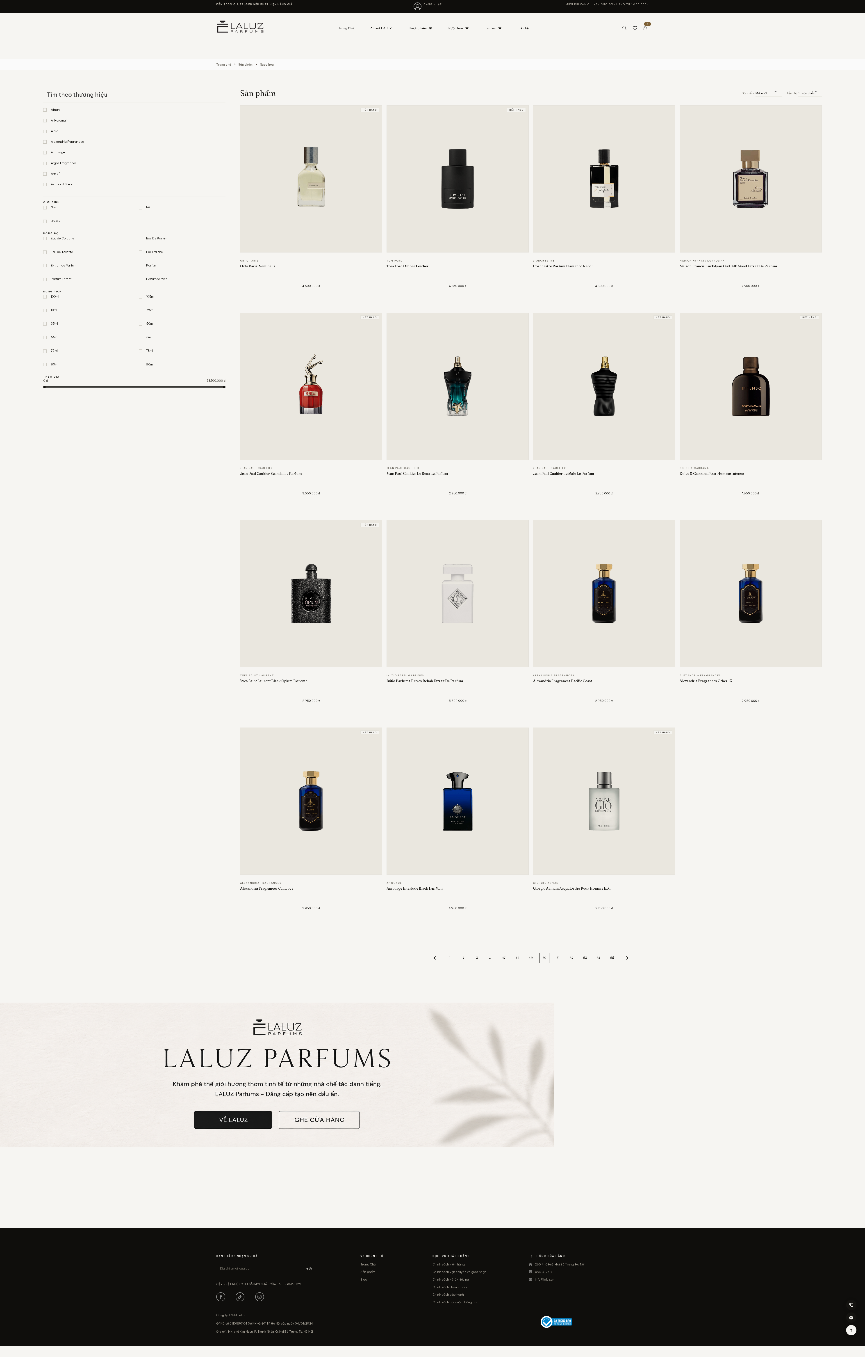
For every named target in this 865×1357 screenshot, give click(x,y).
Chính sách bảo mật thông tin (454, 1302)
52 (571, 958)
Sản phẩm (245, 64)
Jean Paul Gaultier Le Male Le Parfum (563, 473)
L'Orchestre (543, 260)
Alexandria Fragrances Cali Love (266, 888)
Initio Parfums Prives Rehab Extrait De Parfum (425, 681)
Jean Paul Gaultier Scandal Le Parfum (271, 473)
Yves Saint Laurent (257, 675)
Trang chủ (223, 64)
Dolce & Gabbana (694, 468)
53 (585, 958)
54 (598, 958)
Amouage (394, 883)
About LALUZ (381, 28)
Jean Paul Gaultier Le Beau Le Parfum (417, 473)
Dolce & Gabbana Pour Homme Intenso (712, 473)
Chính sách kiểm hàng (448, 1264)
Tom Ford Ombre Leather (408, 266)
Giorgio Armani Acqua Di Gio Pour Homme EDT (572, 888)
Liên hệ (523, 28)
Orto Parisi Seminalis (257, 266)
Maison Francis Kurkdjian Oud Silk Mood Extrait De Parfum (728, 266)
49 (531, 958)
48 (517, 958)
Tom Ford (395, 260)
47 (503, 958)
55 (612, 958)
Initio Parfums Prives (405, 675)
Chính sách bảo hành (448, 1294)
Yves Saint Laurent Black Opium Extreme (273, 681)
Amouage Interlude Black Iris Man (415, 888)
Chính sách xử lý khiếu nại (450, 1279)
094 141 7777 (544, 1272)
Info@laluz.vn (544, 1279)
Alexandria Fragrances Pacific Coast (562, 681)
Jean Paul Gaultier (256, 468)
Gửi (309, 1268)
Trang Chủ (346, 28)
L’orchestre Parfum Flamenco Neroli (563, 266)
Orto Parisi (250, 260)
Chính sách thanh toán (449, 1287)
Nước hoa (455, 28)
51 (558, 958)
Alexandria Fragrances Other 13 (706, 681)
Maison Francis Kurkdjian (702, 260)
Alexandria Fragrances (553, 675)
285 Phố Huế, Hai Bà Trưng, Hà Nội (560, 1264)
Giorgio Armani (546, 883)
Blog (363, 1279)
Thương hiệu (417, 28)
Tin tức (490, 28)
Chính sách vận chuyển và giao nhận (459, 1272)
